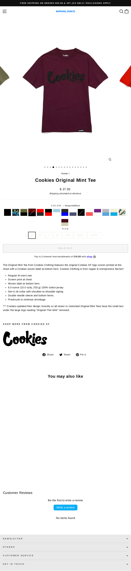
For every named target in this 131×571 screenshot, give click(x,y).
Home (64, 173)
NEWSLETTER (13, 538)
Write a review (65, 507)
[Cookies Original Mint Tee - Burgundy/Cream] (16, 470)
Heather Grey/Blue (105, 212)
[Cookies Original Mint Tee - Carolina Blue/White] (28, 467)
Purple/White (97, 212)
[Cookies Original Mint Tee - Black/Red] (24, 467)
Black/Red (48, 212)
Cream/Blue (114, 212)
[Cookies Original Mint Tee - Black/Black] (40, 467)
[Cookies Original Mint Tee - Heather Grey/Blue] (5, 470)
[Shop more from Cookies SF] (65, 338)
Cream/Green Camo (122, 212)
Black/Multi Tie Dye (15, 212)
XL (57, 235)
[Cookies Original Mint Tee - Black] (5, 467)
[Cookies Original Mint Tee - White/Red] (44, 467)
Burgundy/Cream (64, 222)
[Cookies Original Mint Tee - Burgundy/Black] (16, 467)
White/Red (89, 212)
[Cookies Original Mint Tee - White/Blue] (36, 467)
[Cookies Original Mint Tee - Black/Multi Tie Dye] (9, 467)
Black (7, 212)
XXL (68, 235)
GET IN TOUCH (14, 564)
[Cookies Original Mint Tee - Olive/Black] (12, 467)
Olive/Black (23, 212)
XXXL (80, 235)
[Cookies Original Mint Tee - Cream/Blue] (9, 470)
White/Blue (73, 212)
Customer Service (18, 555)
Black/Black (81, 212)
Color (65, 205)
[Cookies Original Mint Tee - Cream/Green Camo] (12, 470)
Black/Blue (64, 212)
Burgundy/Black (32, 212)
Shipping (53, 193)
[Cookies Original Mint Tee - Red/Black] (20, 467)
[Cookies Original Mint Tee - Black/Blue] (32, 467)
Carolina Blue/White (56, 212)
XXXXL (94, 235)
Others (9, 547)
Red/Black (40, 212)
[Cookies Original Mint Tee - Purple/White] (48, 467)
